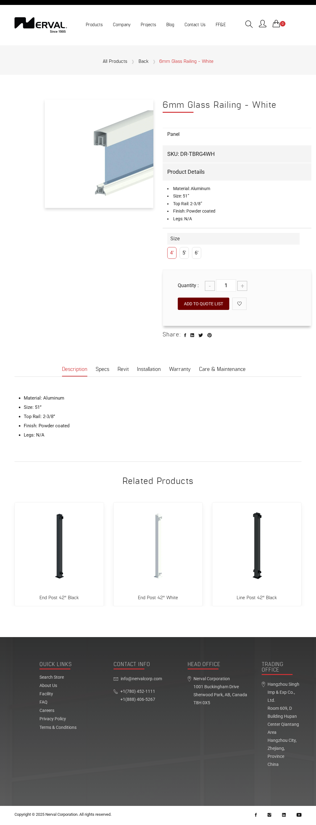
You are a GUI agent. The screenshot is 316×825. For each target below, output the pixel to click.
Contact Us (195, 25)
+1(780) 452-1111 (137, 691)
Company (122, 25)
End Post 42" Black (59, 598)
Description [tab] (74, 369)
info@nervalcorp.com (141, 678)
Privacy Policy (53, 719)
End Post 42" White (158, 598)
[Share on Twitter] (200, 335)
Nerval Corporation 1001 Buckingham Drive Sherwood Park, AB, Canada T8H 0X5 (220, 690)
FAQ (44, 702)
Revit (123, 369)
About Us (48, 685)
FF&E (221, 25)
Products (94, 25)
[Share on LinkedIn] (192, 335)
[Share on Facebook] (185, 335)
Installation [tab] (149, 369)
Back (144, 61)
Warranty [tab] (180, 369)
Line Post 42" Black (257, 598)
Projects (148, 25)
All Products (115, 61)
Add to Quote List (203, 303)
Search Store (52, 677)
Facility (46, 694)
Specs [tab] (102, 369)
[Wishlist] (239, 304)
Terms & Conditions (58, 727)
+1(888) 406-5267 (137, 699)
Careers (47, 710)
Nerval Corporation (61, 814)
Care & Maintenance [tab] (222, 369)
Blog (170, 25)
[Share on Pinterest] (209, 335)
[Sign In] (262, 24)
